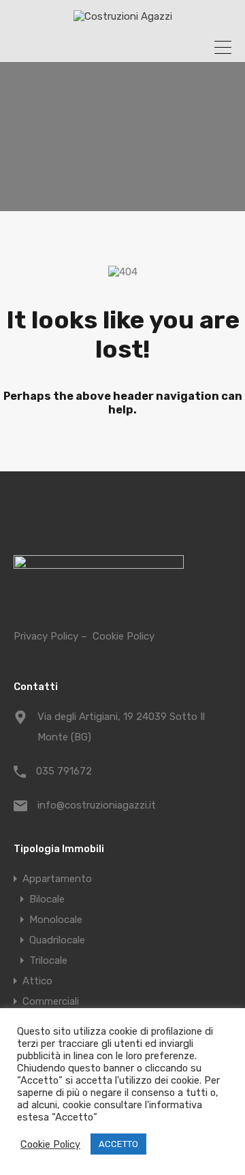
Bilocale (47, 899)
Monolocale (55, 919)
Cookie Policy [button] (50, 1144)
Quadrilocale (57, 940)
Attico (37, 981)
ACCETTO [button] (118, 1144)
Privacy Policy (46, 636)
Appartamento (57, 879)
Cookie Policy (123, 636)
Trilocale (48, 960)
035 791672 (64, 771)
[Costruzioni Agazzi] (123, 16)
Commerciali (50, 1001)
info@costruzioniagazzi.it (96, 805)
